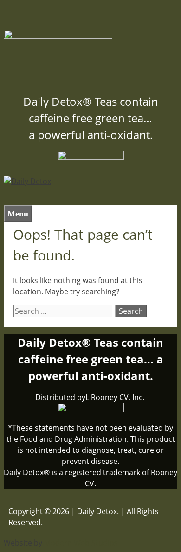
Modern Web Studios (81, 543)
